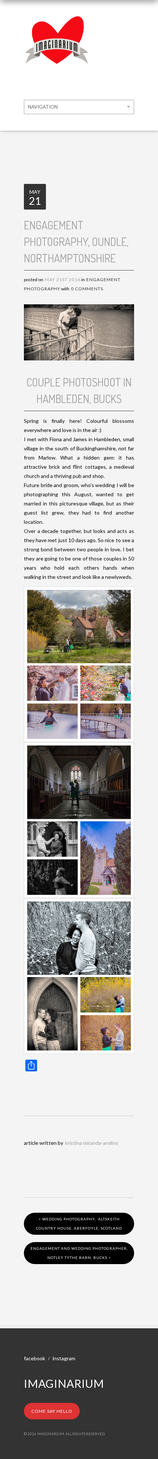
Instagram (64, 1358)
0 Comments (87, 288)
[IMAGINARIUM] (57, 21)
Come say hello (51, 1411)
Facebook (34, 1358)
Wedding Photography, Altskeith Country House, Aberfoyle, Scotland (79, 1223)
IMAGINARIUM (64, 1383)
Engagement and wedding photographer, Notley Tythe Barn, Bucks (79, 1253)
